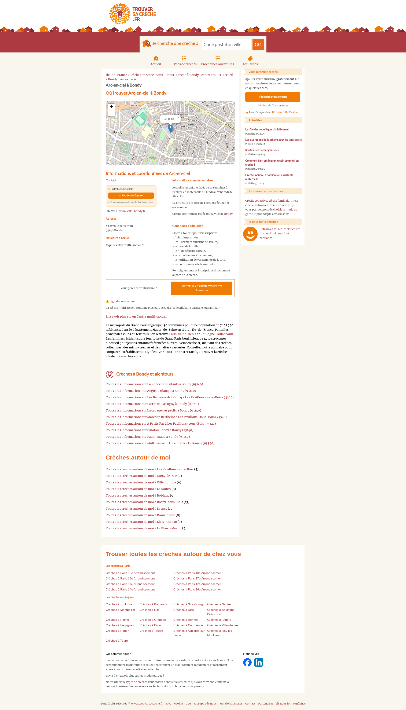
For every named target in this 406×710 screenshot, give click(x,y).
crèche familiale (279, 200)
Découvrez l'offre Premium (285, 112)
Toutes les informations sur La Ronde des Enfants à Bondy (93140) (154, 384)
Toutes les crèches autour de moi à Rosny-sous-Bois (144, 502)
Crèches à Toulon (151, 630)
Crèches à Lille (149, 609)
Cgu (188, 703)
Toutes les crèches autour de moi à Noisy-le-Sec (141, 476)
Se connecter (280, 105)
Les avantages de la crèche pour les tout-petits (273, 139)
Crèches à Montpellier (120, 609)
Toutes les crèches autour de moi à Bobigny (137, 495)
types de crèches (136, 682)
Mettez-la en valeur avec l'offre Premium (201, 288)
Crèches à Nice (183, 609)
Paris (173, 334)
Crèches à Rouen (117, 630)
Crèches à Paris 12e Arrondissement (197, 584)
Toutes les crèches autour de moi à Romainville (140, 515)
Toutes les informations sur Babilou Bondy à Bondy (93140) (149, 430)
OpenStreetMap (219, 163)
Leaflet (208, 163)
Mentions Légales (230, 703)
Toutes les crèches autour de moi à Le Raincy (138, 489)
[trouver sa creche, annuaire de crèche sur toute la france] (131, 14)
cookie (178, 703)
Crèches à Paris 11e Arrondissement (130, 584)
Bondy (228, 213)
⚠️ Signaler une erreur (120, 301)
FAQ (168, 703)
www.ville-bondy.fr (132, 211)
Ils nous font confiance (291, 703)
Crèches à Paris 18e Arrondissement (197, 573)
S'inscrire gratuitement (273, 96)
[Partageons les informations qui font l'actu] (247, 662)
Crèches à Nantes (219, 604)
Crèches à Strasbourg (188, 604)
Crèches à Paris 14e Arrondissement (130, 589)
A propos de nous (205, 703)
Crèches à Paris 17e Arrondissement (197, 578)
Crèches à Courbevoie (188, 625)
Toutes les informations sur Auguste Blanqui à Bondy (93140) (151, 391)
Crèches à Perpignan (120, 625)
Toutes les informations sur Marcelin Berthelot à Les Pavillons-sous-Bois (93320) (166, 417)
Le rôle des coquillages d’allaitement (267, 129)
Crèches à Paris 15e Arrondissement (130, 573)
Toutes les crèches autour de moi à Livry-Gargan (141, 522)
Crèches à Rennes (185, 619)
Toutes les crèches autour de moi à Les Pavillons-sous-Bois (149, 469)
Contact (250, 703)
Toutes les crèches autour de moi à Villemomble (141, 482)
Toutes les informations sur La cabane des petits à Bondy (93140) (153, 410)
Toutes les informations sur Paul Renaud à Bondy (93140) (148, 437)
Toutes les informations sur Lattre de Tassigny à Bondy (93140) (152, 404)
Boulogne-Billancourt (216, 334)
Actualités (250, 64)
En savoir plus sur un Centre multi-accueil (136, 316)
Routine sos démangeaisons (262, 150)
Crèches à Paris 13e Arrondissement (130, 578)
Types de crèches (184, 64)
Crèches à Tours (117, 640)
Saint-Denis (187, 334)
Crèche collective (256, 200)
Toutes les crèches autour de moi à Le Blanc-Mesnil (143, 528)
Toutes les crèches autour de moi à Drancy (136, 508)
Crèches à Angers (219, 619)
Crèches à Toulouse (119, 604)
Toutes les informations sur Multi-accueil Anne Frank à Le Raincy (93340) (160, 443)
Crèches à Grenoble (153, 619)
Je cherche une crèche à (175, 43)
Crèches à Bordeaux (153, 604)
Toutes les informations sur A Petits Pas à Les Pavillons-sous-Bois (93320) (161, 423)
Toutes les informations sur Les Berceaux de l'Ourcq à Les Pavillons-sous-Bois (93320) (170, 397)
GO (258, 44)
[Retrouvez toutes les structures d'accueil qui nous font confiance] (250, 234)
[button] (170, 128)
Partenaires (265, 703)
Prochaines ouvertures (217, 64)
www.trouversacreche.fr (147, 703)
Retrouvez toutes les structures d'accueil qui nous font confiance (280, 233)
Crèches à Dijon (150, 625)
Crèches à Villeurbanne (223, 625)
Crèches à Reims (117, 619)
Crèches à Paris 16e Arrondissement (197, 589)
